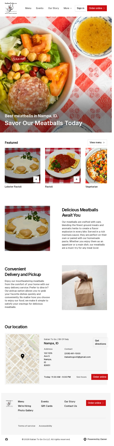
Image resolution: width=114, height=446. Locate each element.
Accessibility (45, 426)
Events (39, 8)
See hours (81, 377)
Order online (99, 376)
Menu (28, 8)
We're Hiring (24, 406)
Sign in (80, 8)
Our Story (53, 8)
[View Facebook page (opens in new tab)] (6, 439)
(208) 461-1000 (72, 353)
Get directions (100, 342)
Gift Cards (47, 406)
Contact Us (70, 406)
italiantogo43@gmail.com (77, 357)
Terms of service (26, 426)
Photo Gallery (25, 410)
